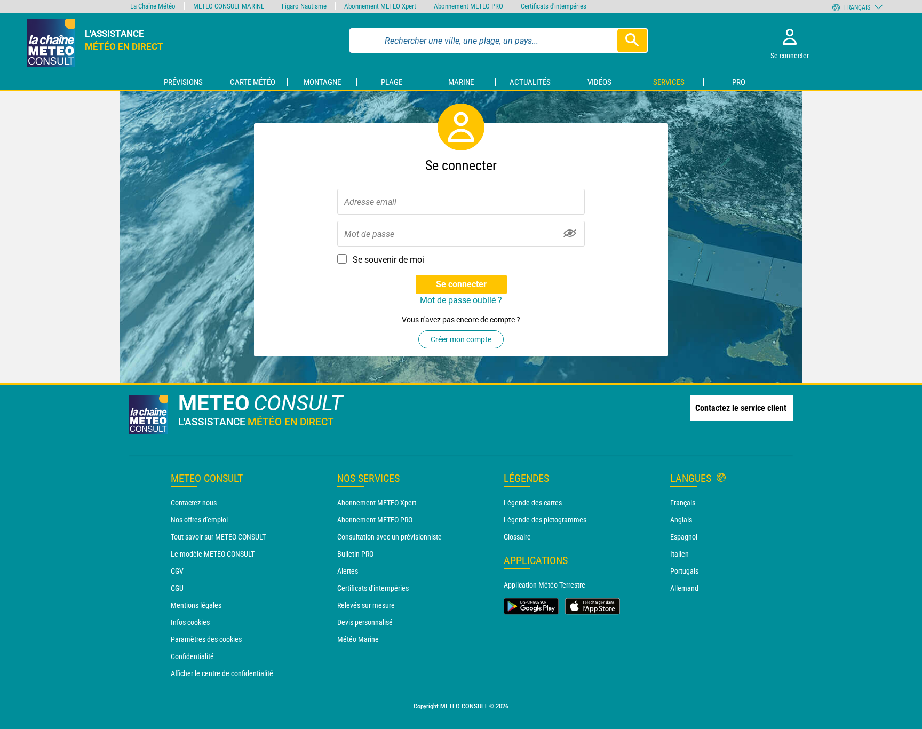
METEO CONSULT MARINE (228, 6)
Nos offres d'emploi (199, 520)
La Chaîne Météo (153, 6)
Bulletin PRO (355, 554)
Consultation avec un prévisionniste (389, 537)
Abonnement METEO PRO (374, 520)
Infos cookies (190, 622)
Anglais (681, 520)
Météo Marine (358, 639)
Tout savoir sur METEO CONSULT (218, 537)
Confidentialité (192, 656)
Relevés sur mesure (366, 605)
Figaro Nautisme (304, 6)
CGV (177, 571)
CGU (177, 588)
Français (682, 502)
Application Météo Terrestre (544, 585)
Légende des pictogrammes (545, 520)
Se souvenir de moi (388, 260)
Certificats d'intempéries (373, 588)
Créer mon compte (461, 339)
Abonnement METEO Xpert (376, 502)
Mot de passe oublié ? (461, 300)
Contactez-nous (194, 502)
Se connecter (461, 284)
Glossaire (517, 537)
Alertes (347, 571)
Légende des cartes (533, 502)
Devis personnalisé (365, 622)
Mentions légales (196, 605)
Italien (679, 554)
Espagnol (683, 537)
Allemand (684, 588)
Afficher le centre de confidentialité (222, 673)
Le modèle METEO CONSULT (213, 554)
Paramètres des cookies (206, 639)
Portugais (684, 571)
